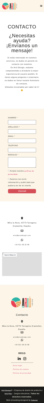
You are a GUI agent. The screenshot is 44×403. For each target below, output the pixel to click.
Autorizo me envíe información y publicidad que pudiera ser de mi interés (21, 182)
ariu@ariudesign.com (22, 235)
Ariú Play (8, 393)
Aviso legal (17, 365)
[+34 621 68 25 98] (22, 240)
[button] (41, 6)
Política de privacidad (22, 373)
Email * (11, 136)
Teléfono (13, 145)
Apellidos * (14, 127)
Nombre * (13, 118)
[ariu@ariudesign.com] (22, 230)
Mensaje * (13, 155)
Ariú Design (6, 390)
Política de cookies (21, 369)
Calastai (34, 400)
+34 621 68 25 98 (22, 244)
